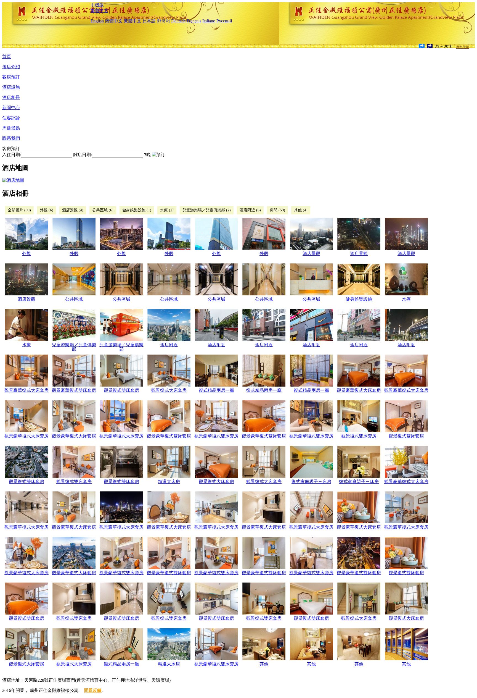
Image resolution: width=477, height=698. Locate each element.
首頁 (6, 56)
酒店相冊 (11, 97)
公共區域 (74, 299)
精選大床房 (169, 481)
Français (194, 21)
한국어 (163, 21)
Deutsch (178, 21)
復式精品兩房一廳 (216, 390)
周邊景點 (11, 128)
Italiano (208, 21)
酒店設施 (11, 87)
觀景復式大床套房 (169, 390)
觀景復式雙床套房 (121, 390)
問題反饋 (93, 690)
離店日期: (82, 154)
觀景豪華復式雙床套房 (74, 390)
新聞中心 (11, 107)
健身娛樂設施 (359, 299)
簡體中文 (114, 21)
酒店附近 (169, 344)
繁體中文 (99, 10)
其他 (263, 664)
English (97, 21)
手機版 (97, 4)
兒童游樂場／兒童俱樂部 (74, 346)
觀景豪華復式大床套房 (26, 390)
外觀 (26, 253)
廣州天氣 (462, 47)
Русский (224, 21)
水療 (406, 299)
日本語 (149, 21)
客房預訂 (11, 77)
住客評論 (11, 118)
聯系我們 (11, 138)
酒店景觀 (311, 253)
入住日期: (11, 154)
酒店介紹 (11, 66)
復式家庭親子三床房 (311, 481)
